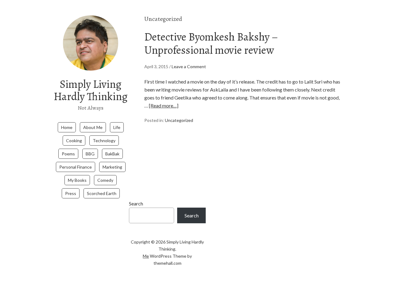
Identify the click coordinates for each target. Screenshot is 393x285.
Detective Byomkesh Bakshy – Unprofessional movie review (211, 43)
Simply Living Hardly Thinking (90, 90)
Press (70, 193)
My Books (77, 180)
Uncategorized (179, 120)
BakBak (112, 153)
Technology (104, 140)
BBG (90, 153)
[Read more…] (163, 105)
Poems (68, 153)
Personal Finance (75, 167)
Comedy (105, 180)
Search (136, 203)
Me (146, 256)
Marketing (112, 167)
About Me (93, 127)
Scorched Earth (101, 193)
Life (116, 127)
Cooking (74, 140)
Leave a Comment (189, 66)
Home (66, 127)
